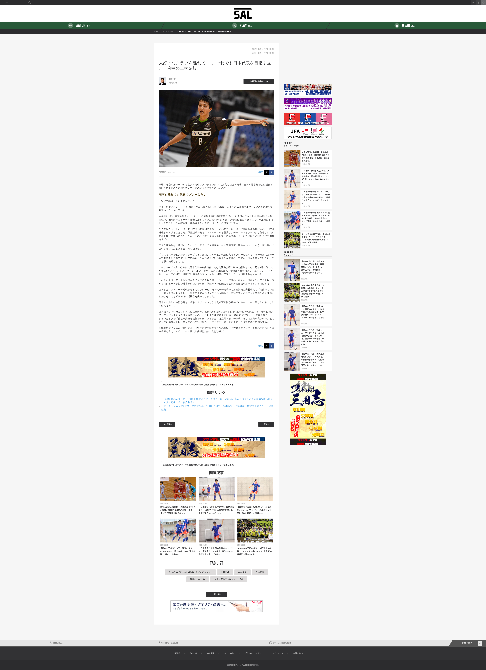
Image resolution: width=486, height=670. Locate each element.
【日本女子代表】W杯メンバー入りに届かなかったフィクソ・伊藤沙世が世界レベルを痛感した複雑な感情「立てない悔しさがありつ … (316, 197)
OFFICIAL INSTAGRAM (282, 643)
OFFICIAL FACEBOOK (169, 643)
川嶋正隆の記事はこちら (259, 81)
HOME (156, 31)
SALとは (193, 653)
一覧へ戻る (216, 594)
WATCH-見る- (168, 31)
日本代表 (260, 572)
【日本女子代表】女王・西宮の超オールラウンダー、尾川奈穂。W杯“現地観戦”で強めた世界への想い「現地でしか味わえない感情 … (316, 218)
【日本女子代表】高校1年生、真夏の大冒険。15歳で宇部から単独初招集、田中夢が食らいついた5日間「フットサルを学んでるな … (316, 176)
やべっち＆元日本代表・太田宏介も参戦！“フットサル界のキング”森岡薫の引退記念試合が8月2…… (254, 551)
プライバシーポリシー (254, 653)
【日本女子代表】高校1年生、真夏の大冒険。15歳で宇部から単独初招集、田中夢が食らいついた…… (216, 510)
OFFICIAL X (58, 643)
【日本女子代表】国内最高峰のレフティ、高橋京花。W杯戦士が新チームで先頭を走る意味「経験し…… (216, 551)
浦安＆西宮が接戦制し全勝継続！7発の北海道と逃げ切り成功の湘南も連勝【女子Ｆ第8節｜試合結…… (178, 510)
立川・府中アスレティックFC (228, 579)
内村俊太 (242, 572)
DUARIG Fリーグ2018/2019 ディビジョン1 (190, 572)
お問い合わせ (298, 653)
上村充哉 (225, 572)
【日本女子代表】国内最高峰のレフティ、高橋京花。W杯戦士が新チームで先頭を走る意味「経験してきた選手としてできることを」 (312, 359)
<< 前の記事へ (166, 424)
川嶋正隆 (173, 83)
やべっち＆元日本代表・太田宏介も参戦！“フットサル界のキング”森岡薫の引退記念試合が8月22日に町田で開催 (312, 291)
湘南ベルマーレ (197, 579)
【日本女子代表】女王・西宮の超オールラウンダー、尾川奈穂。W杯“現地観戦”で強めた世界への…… (178, 551)
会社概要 (210, 653)
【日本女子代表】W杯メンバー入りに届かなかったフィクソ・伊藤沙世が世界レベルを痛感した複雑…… (254, 510)
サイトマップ (278, 653)
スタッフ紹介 (229, 653)
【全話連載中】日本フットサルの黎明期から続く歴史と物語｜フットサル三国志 (197, 384)
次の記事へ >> (266, 424)
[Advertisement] (308, 63)
